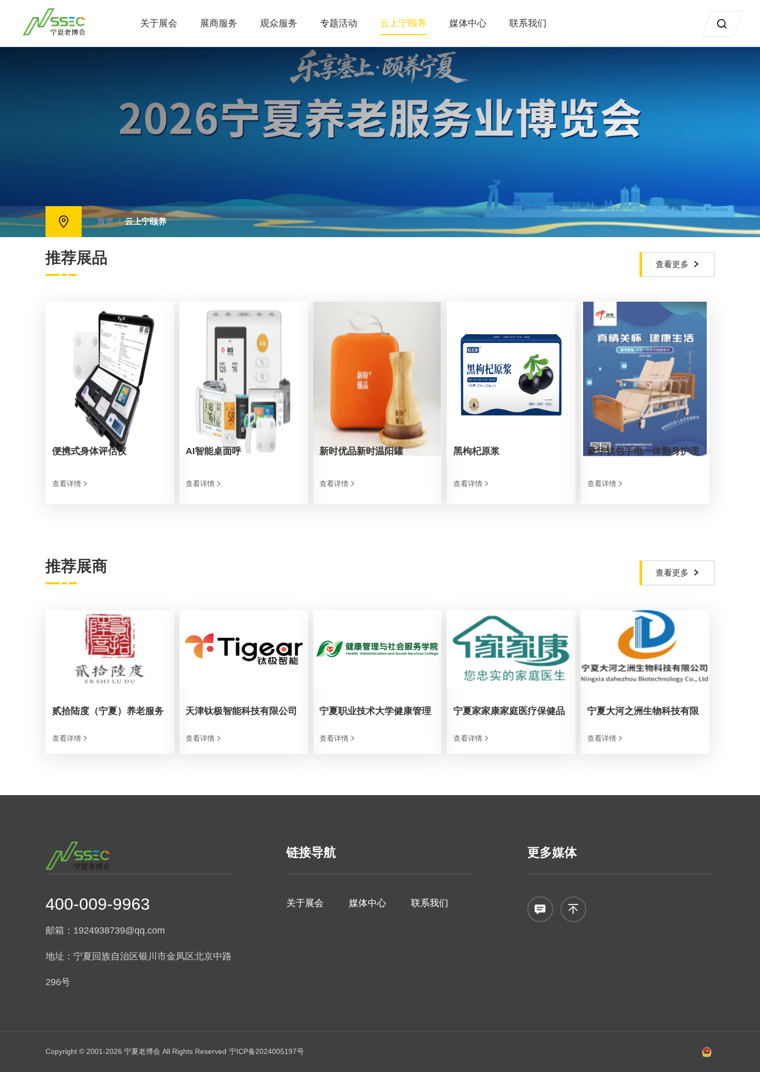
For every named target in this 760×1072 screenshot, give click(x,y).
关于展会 (158, 23)
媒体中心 (468, 23)
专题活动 (338, 23)
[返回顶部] (573, 909)
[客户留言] (540, 909)
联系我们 (527, 23)
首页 (105, 221)
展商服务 (218, 23)
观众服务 (278, 23)
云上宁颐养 (403, 23)
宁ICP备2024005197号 (266, 1051)
